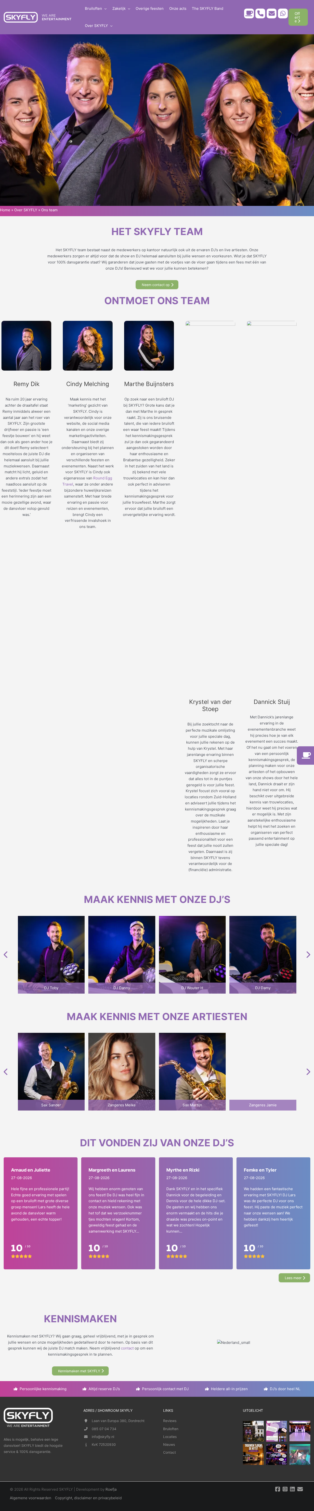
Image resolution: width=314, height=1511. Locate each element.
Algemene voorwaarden (30, 1498)
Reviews (169, 1421)
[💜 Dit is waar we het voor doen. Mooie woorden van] (276, 1431)
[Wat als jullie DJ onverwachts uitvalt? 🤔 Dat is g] (276, 1454)
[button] (104, 8)
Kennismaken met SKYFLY (79, 1371)
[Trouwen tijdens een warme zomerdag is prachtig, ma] (253, 1454)
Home (5, 210)
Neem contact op (156, 285)
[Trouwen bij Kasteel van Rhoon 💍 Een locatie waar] (253, 1431)
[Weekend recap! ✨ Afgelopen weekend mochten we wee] (299, 1431)
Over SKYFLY (25, 210)
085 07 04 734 (104, 1429)
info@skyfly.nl (103, 1437)
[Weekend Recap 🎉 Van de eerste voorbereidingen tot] (299, 1454)
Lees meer (293, 1278)
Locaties (170, 1437)
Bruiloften (170, 1429)
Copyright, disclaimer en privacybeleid (88, 1498)
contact (127, 1348)
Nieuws (169, 1444)
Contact (169, 1452)
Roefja (111, 1489)
